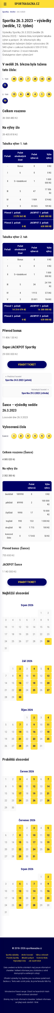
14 (20, 731)
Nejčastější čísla (19, 961)
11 (34, 675)
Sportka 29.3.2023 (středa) (35, 392)
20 (48, 683)
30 (48, 641)
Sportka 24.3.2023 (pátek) (18, 379)
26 (34, 800)
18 (34, 683)
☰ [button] (5, 4)
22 (20, 849)
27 (48, 690)
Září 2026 (27, 661)
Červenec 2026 (27, 820)
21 (20, 739)
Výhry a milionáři (42, 955)
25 (34, 690)
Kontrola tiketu (42, 958)
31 (34, 856)
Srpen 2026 (27, 605)
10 (20, 786)
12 (34, 786)
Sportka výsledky (12, 955)
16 (20, 683)
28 (20, 746)
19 (34, 793)
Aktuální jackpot (28, 958)
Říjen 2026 (27, 709)
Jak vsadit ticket (35, 961)
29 (20, 856)
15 (20, 842)
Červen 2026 (27, 771)
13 (48, 675)
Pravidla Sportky (12, 958)
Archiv (12, 12)
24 (20, 800)
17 (20, 793)
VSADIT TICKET (27, 364)
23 (20, 690)
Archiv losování (27, 955)
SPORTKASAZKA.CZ (27, 4)
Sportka (5, 12)
